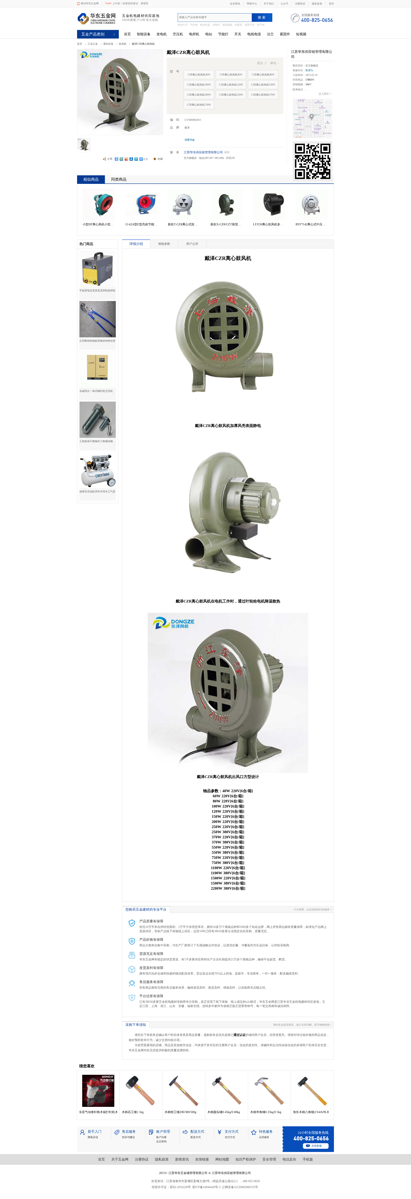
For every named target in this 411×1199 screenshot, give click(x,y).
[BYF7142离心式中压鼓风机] (312, 204)
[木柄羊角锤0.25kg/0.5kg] (269, 1091)
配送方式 (196, 1137)
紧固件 (285, 34)
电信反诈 (289, 1159)
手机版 (308, 1159)
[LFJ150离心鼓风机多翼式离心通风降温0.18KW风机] (269, 204)
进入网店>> (325, 93)
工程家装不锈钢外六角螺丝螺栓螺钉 (97, 441)
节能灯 (223, 34)
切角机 (216, 24)
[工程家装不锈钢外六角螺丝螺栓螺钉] (97, 420)
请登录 (144, 3)
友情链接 (202, 1159)
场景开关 (249, 24)
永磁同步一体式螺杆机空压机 (96, 391)
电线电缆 (254, 34)
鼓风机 (123, 43)
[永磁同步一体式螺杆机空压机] (97, 369)
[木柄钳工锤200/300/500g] (184, 1091)
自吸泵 (238, 24)
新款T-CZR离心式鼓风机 (184, 224)
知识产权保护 (245, 1159)
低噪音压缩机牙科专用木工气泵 (97, 491)
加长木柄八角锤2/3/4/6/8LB (311, 1112)
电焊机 (194, 34)
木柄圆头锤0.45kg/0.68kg (223, 1112)
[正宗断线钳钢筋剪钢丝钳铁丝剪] (97, 319)
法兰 (270, 34)
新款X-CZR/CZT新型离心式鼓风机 (226, 224)
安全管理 (269, 1159)
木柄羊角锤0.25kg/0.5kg (265, 1112)
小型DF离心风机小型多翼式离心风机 (99, 224)
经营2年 (230, 158)
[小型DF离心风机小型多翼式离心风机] (99, 204)
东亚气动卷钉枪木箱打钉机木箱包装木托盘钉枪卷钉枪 (98, 1112)
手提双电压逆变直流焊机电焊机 (97, 290)
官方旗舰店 (190, 158)
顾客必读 (93, 1137)
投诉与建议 (128, 1137)
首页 (127, 34)
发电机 (161, 34)
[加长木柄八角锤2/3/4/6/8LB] (312, 1091)
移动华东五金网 (90, 3)
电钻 (208, 34)
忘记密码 (161, 1141)
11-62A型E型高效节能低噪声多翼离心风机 (141, 224)
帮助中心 (252, 3)
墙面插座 (227, 24)
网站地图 (222, 1159)
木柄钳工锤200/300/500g (180, 1112)
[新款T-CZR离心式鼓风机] (184, 204)
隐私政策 (162, 1159)
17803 (308, 79)
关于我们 (269, 3)
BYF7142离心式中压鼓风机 (312, 224)
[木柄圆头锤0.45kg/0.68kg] (227, 1091)
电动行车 (183, 24)
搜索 (262, 17)
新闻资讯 (182, 1159)
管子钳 (261, 24)
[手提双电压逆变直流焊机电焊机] (97, 269)
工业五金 (93, 43)
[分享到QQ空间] (121, 159)
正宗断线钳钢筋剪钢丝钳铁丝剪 (97, 340)
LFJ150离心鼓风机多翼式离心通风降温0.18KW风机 (269, 224)
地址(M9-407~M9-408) (211, 158)
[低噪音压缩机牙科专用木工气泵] (97, 470)
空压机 (178, 34)
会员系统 (235, 3)
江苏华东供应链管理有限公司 (203, 152)
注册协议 (142, 1159)
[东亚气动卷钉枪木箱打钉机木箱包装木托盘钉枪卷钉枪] (98, 1091)
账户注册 (161, 1137)
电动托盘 (205, 24)
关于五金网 (119, 1159)
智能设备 (143, 34)
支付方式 (230, 1137)
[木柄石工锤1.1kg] (141, 1091)
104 (307, 84)
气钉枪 (194, 24)
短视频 (301, 34)
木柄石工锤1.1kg (133, 1112)
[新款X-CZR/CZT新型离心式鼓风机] (226, 204)
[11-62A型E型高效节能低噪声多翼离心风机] (141, 204)
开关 (237, 34)
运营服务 (264, 1137)
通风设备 (108, 43)
